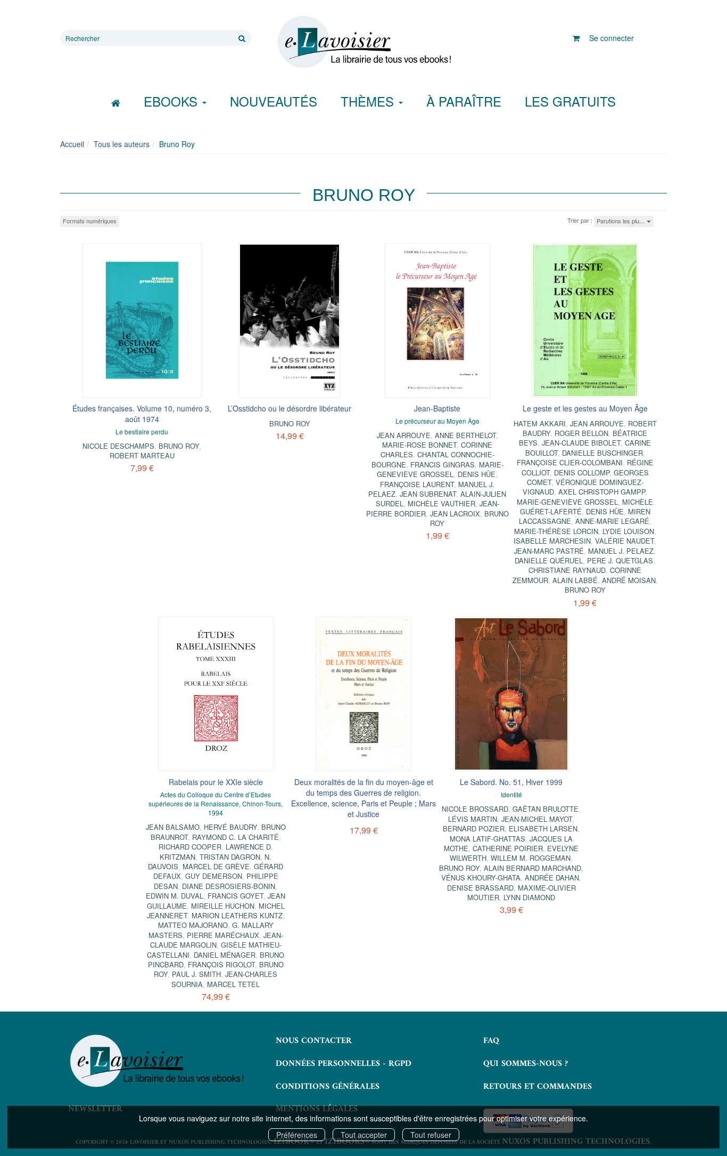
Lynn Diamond (529, 897)
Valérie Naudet (624, 541)
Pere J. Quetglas (620, 560)
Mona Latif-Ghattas (487, 839)
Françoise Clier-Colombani (570, 462)
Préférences (296, 1134)
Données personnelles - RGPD (343, 1063)
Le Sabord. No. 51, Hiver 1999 (511, 782)
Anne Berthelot (465, 435)
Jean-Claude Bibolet (581, 443)
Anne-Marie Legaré (612, 521)
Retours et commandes (537, 1086)
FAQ (491, 1040)
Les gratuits (570, 101)
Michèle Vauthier (441, 503)
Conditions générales (327, 1086)
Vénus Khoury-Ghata (481, 877)
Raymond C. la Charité (235, 837)
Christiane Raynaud (567, 570)
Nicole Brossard (475, 809)
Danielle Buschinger (602, 453)
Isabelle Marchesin (552, 541)
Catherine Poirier (508, 848)
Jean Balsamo (173, 827)
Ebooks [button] (172, 101)
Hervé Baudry (230, 827)
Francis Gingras (442, 464)
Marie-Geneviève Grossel (440, 469)
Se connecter (611, 38)
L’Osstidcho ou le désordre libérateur (289, 408)
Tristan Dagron (230, 857)
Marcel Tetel (233, 984)
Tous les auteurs (122, 144)
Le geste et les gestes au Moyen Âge (585, 408)
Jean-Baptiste (437, 408)
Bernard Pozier (474, 828)
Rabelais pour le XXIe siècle (216, 782)
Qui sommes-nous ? (525, 1063)
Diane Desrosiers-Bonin (228, 886)
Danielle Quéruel (549, 560)
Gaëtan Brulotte (546, 809)
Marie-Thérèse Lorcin (556, 531)
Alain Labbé (575, 580)
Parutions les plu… (622, 220)
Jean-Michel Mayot (536, 819)
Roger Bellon (581, 433)
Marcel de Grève (216, 866)
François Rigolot (221, 964)
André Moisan (629, 580)
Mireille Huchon (222, 906)
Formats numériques (90, 220)
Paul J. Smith (196, 974)
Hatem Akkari (540, 423)
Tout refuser (430, 1134)
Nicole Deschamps (118, 446)
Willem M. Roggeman (531, 858)
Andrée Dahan (552, 877)
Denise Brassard (480, 888)
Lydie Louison (628, 531)
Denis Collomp (581, 472)
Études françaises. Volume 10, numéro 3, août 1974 (141, 413)
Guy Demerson (213, 876)
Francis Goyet (235, 896)
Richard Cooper (190, 847)
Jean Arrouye (404, 435)
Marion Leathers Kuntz (237, 915)
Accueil (72, 144)
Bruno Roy (179, 446)
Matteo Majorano (193, 925)
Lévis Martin (472, 819)
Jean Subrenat (428, 494)
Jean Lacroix (455, 513)
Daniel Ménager (224, 955)
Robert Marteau (142, 455)
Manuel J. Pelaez (621, 551)
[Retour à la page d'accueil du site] (363, 42)
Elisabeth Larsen (543, 828)
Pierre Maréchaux (223, 935)
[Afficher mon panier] (576, 38)
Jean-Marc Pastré (549, 551)
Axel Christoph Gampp (601, 492)
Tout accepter (364, 1134)
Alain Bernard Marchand (532, 868)
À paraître (463, 101)
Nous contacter (314, 1040)
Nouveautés (273, 101)
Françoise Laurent (417, 484)
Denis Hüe (476, 474)
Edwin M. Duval (174, 896)
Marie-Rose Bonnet (419, 445)
